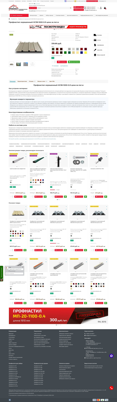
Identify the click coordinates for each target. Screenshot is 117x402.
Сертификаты (18, 1)
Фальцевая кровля (63, 346)
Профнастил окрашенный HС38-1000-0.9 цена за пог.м (58, 85)
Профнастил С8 (12, 365)
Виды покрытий (12, 342)
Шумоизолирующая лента (65, 371)
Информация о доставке (40, 335)
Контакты (11, 355)
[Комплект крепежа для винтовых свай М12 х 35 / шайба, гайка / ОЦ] (78, 160)
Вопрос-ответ (42, 81)
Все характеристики (56, 75)
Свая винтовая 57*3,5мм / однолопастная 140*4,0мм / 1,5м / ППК (58, 170)
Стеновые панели (60, 15)
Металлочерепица (63, 340)
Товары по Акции (78, 9)
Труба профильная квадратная (17, 168)
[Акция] (58, 26)
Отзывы (32, 81)
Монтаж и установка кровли (41, 340)
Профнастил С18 (13, 375)
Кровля (41, 15)
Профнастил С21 (13, 380)
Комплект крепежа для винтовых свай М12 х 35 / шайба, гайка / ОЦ (78, 170)
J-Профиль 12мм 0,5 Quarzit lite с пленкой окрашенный (99, 274)
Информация (12, 331)
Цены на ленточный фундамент (41, 342)
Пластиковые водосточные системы (93, 367)
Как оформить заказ (39, 337)
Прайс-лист (11, 339)
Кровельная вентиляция (65, 339)
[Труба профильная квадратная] (18, 160)
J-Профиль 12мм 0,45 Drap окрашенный (36, 274)
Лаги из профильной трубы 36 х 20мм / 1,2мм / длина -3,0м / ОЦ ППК (38, 170)
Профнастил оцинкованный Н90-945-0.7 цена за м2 (57, 222)
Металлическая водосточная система (93, 365)
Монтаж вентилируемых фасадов (42, 339)
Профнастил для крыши (65, 342)
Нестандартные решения (102, 15)
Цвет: (52, 46)
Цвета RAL (11, 350)
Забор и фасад (49, 15)
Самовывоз (29, 1)
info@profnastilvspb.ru (90, 10)
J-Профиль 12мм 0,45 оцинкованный (55, 274)
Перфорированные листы (86, 15)
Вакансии (11, 333)
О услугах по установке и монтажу (42, 346)
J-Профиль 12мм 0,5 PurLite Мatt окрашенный (78, 274)
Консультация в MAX (70, 1)
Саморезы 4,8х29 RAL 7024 (97, 168)
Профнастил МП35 (38, 375)
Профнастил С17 (13, 369)
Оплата (34, 1)
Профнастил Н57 (38, 365)
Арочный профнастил (72, 15)
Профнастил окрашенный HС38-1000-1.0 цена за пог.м (18, 222)
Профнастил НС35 (13, 382)
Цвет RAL (52, 81)
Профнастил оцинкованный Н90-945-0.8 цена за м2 (98, 222)
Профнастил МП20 (13, 378)
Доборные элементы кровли (66, 333)
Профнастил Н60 (38, 367)
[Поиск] (70, 8)
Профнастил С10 (13, 367)
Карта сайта (11, 353)
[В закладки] (26, 154)
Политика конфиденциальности (16, 346)
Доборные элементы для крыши (67, 378)
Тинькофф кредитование (81, 1)
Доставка (24, 1)
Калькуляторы (33, 15)
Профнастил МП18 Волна (15, 376)
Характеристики (22, 81)
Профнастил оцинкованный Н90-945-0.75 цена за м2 (77, 222)
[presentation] (9, 175)
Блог (38, 1)
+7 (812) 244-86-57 (90, 7)
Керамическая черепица (65, 335)
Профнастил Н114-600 (39, 371)
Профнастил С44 (13, 384)
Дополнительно (63, 331)
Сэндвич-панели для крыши (66, 344)
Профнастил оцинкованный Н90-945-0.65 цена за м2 (37, 222)
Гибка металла (37, 333)
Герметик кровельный (64, 375)
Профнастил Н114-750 (39, 373)
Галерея (52, 1)
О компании (11, 1)
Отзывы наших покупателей (15, 357)
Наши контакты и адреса (92, 1)
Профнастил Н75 (38, 369)
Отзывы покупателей (44, 1)
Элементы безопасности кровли (67, 365)
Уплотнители (62, 369)
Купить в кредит (13, 344)
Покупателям (38, 331)
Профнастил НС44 (13, 386)
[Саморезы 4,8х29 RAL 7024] (99, 160)
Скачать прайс (79, 7)
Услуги (10, 340)
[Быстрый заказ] (25, 197)
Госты (10, 348)
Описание (13, 81)
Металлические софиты (65, 367)
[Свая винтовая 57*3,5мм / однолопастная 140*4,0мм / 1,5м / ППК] (58, 160)
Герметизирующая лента (65, 373)
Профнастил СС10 (13, 371)
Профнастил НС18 (13, 373)
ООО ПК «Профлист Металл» (81, 37)
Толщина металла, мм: (56, 55)
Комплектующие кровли (65, 337)
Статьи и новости (13, 359)
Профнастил (14, 18)
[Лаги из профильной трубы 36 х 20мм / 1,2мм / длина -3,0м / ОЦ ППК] (38, 160)
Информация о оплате (39, 344)
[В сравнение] (26, 157)
